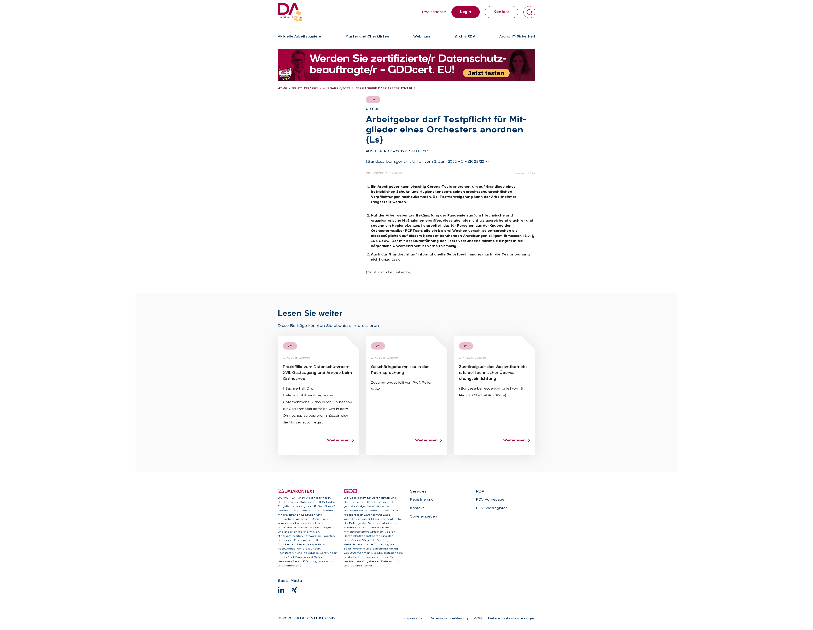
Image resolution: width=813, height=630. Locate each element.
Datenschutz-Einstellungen (511, 618)
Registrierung (422, 499)
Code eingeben (423, 516)
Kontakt (502, 12)
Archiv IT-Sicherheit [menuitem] (517, 36)
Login (465, 12)
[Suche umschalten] (529, 12)
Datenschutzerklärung (448, 618)
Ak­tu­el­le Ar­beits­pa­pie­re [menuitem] (299, 36)
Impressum (413, 618)
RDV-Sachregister (491, 508)
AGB (477, 618)
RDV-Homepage (490, 499)
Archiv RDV (393, 173)
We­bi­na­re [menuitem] (422, 36)
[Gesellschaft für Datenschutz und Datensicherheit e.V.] (350, 491)
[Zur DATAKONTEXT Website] (296, 491)
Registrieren (434, 12)
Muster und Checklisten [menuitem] (367, 36)
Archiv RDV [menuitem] (465, 36)
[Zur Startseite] (290, 12)
